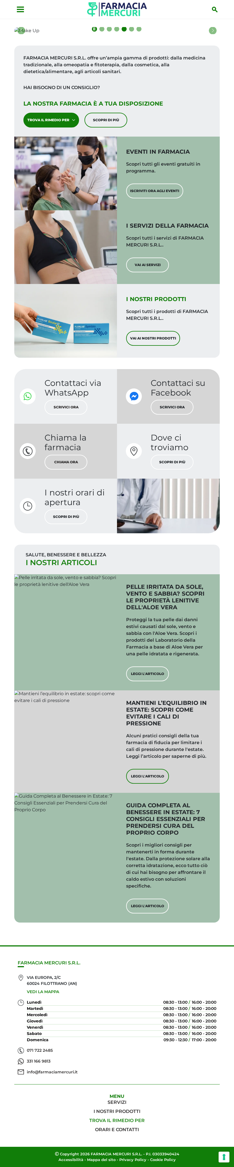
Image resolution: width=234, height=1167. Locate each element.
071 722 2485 (40, 1050)
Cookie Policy (163, 1159)
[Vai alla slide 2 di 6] (109, 29)
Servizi (117, 1102)
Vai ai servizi (148, 265)
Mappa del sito (101, 1159)
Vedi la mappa (43, 991)
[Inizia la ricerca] (215, 9)
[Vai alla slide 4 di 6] (124, 29)
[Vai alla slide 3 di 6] (117, 29)
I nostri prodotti (117, 1111)
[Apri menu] (20, 9)
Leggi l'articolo (147, 674)
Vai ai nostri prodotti (153, 338)
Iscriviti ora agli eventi (154, 191)
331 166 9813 (39, 1061)
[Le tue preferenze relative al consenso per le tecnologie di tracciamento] (224, 1157)
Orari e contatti (117, 1129)
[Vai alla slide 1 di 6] (102, 29)
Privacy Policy (132, 1159)
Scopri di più (106, 120)
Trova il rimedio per (48, 120)
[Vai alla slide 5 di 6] (131, 29)
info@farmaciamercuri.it (52, 1072)
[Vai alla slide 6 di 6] (139, 29)
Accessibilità (70, 1159)
